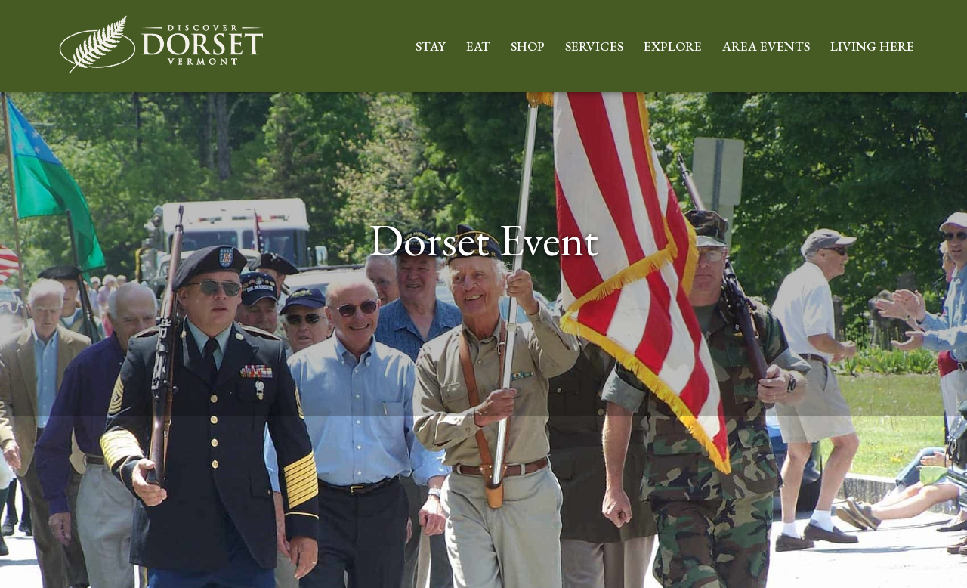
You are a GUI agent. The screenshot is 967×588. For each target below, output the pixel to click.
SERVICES (594, 46)
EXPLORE (673, 46)
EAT (478, 46)
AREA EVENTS (766, 46)
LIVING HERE (872, 46)
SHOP (528, 46)
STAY (431, 46)
